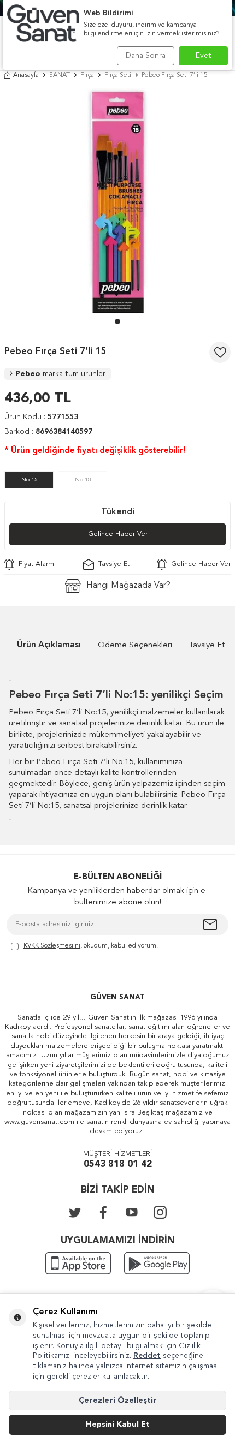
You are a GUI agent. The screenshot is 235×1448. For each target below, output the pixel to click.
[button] (117, 321)
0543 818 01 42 (118, 1164)
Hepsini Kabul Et (118, 1424)
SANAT (59, 75)
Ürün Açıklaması (49, 645)
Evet (204, 55)
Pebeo (60, 374)
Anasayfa (26, 75)
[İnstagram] (160, 1212)
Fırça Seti (117, 75)
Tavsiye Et (112, 564)
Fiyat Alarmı (35, 564)
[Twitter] (75, 1212)
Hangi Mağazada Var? (128, 585)
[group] (117, 201)
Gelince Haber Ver (118, 534)
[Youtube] (132, 1212)
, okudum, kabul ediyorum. (91, 946)
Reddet (147, 1356)
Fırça (87, 75)
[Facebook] (103, 1212)
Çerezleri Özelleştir (118, 1400)
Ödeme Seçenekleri (135, 645)
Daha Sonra (146, 55)
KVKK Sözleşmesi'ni (52, 946)
